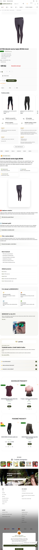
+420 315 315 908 (24, 514)
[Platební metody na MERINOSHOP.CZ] (6, 528)
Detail (9, 406)
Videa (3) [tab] (13, 151)
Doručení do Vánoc (5, 512)
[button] (1, 105)
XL (12, 446)
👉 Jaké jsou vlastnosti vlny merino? (18, 365)
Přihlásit (29, 477)
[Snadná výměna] (10, 303)
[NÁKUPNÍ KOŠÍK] (37, 3)
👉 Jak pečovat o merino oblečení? (18, 369)
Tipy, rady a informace (5, 498)
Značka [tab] (30, 151)
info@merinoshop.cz (25, 512)
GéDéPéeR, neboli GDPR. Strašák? (7, 514)
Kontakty (3, 492)
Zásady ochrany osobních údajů (26, 498)
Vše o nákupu (4, 494)
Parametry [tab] (7, 151)
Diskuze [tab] (24, 151)
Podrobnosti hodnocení (8, 51)
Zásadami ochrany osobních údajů (21, 481)
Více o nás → (4, 319)
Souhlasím (19, 545)
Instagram (23, 518)
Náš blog (3, 496)
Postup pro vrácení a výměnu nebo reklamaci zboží (28, 496)
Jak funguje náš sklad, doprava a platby (27, 493)
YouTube (23, 520)
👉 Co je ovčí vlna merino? (18, 361)
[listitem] (10, 105)
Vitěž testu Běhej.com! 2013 (6, 516)
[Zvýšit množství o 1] (4, 80)
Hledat (24, 3)
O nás (3, 490)
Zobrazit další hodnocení (19, 146)
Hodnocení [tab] (19, 151)
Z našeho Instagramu (20, 460)
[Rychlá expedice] (28, 294)
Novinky (3, 503)
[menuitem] (2, 7)
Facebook (23, 516)
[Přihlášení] (35, 4)
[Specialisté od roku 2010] (10, 294)
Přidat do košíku (11, 80)
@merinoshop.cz (24, 522)
